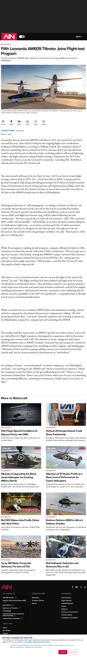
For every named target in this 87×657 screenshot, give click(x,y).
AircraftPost (7, 605)
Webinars (64, 609)
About (5, 628)
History (5, 633)
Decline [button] (72, 652)
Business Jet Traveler (10, 608)
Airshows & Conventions (69, 612)
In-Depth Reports (67, 603)
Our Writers (7, 630)
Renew (34, 603)
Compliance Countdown (69, 618)
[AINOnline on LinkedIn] (85, 587)
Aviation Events (66, 615)
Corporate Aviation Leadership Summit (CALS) (13, 614)
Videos (63, 606)
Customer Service (38, 600)
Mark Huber (8, 130)
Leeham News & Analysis (11, 618)
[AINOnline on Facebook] (72, 587)
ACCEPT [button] (62, 652)
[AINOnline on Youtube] (76, 587)
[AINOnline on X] (81, 587)
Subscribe (35, 598)
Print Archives (66, 598)
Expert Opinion (66, 600)
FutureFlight (7, 611)
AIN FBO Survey (8, 598)
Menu (78, 36)
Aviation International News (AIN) (14, 601)
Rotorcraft (6, 44)
